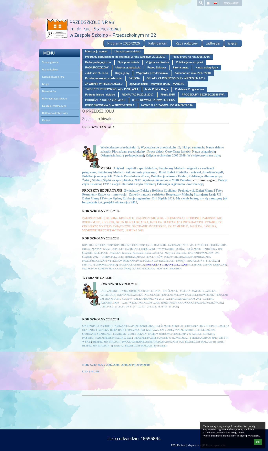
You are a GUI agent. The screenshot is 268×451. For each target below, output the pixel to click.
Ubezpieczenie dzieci (127, 51)
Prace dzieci (155, 151)
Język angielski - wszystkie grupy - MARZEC (156, 83)
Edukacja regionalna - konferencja (180, 184)
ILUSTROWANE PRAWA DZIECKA (153, 100)
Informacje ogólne (96, 51)
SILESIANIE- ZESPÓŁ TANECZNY (207, 264)
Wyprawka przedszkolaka (152, 73)
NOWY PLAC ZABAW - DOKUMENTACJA (167, 105)
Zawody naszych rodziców (146, 194)
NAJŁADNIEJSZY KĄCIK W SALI (113, 337)
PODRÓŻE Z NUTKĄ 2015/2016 (105, 100)
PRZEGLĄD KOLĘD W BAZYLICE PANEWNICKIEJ (187, 295)
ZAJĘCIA (134, 78)
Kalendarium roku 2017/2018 (193, 73)
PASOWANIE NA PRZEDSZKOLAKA (134, 326)
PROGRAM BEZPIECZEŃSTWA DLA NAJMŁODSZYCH (153, 341)
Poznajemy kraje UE (208, 194)
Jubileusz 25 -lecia (96, 73)
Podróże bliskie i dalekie (100, 94)
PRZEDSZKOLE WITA (149, 291)
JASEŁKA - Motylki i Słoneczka (169, 252)
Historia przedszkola (127, 67)
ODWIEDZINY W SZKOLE (186, 333)
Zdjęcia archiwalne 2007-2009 (166, 155)
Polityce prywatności (248, 435)
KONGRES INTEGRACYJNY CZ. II (133, 245)
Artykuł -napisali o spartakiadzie (135, 168)
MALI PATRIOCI (199, 245)
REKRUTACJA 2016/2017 (138, 94)
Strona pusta (181, 67)
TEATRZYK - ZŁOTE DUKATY (130, 333)
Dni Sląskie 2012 (163, 198)
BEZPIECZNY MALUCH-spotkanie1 (205, 341)
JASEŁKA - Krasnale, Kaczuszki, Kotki (130, 252)
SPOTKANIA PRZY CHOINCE (200, 326)
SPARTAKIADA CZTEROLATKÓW (144, 256)
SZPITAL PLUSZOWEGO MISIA (99, 264)
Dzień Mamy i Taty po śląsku (101, 198)
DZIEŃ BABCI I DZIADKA (124, 329)
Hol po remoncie (193, 147)
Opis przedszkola (128, 62)
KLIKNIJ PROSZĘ (90, 371)
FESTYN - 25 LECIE (167, 306)
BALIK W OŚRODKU (159, 333)
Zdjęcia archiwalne (157, 62)
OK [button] (258, 442)
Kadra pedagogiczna (98, 62)
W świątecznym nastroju (203, 155)
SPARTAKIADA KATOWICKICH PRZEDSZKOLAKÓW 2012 (192, 302)
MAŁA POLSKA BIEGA (131, 264)
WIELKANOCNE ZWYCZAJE (144, 302)
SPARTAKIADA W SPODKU (97, 326)
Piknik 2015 (167, 94)
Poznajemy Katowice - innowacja (104, 194)
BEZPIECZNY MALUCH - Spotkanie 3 (146, 345)
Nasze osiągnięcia (206, 67)
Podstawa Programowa (189, 89)
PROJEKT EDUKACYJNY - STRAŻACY (197, 260)
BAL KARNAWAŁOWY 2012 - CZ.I (152, 298)
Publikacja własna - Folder (169, 176)
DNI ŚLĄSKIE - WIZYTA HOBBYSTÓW (162, 248)
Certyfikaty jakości (177, 151)
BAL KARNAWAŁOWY (200, 252)
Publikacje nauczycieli (189, 62)
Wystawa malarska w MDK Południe (167, 180)
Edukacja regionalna (136, 198)
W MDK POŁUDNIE (112, 256)
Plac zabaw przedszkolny (129, 151)
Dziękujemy (122, 73)
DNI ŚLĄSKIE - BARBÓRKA (201, 248)
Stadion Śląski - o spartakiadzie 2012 (116, 180)
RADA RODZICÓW (96, 67)
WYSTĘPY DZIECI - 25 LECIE (141, 306)
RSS (173, 445)
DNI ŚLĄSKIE (170, 291)
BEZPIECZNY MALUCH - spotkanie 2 (103, 345)
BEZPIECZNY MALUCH (107, 341)
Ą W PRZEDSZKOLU (183, 329)
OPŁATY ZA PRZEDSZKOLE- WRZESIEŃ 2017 (176, 78)
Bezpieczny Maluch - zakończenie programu (127, 172)
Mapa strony (194, 445)
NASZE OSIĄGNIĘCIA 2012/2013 (121, 248)
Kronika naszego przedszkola (103, 78)
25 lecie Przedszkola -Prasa (131, 176)
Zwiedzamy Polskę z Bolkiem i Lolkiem (150, 190)
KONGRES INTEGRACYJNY (97, 245)
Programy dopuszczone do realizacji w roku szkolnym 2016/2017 (125, 56)
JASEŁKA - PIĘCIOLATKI (145, 295)
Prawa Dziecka (156, 67)
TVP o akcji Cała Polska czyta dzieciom (129, 184)
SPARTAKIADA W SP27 (204, 337)
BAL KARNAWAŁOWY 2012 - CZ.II (189, 298)
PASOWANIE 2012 (178, 245)
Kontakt (181, 445)
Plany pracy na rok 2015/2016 (191, 56)
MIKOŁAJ (177, 326)
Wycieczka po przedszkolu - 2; (161, 147)
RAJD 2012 (160, 245)
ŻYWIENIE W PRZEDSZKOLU (104, 83)
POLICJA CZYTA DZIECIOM (159, 260)
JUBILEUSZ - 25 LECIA (112, 306)
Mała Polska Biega (156, 89)
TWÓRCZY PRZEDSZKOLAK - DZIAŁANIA (111, 89)
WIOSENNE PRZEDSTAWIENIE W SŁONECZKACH (162, 337)
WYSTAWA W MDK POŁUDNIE (124, 260)
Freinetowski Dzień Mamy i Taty (199, 190)
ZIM (169, 329)
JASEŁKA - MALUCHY (192, 291)
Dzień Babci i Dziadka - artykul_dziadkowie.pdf (191, 172)
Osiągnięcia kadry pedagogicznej (122, 155)
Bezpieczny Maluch (179, 194)
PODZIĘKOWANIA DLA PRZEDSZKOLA (109, 105)
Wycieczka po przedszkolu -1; (120, 147)
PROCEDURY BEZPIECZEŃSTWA (203, 94)
